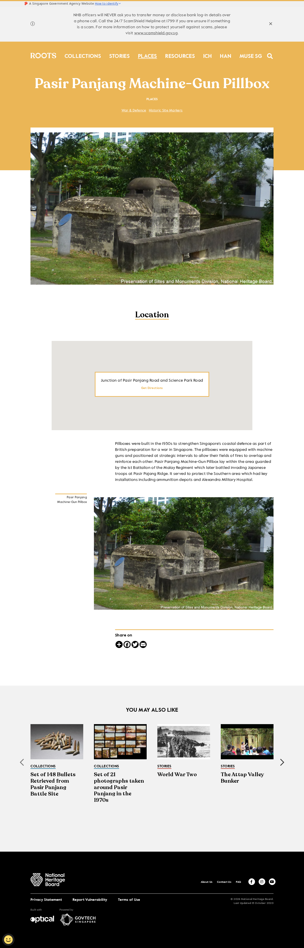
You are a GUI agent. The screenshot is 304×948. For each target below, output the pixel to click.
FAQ (238, 882)
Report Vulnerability (90, 900)
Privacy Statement (46, 900)
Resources (180, 55)
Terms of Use (129, 900)
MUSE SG (250, 55)
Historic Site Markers (165, 110)
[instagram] (262, 881)
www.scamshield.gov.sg (156, 33)
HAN (225, 55)
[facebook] (251, 881)
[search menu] (270, 53)
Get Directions (152, 388)
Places (147, 55)
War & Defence (134, 110)
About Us (206, 882)
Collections (83, 55)
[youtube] (272, 881)
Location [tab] (152, 315)
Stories (119, 55)
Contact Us (224, 882)
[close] (271, 24)
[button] (282, 762)
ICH (207, 55)
